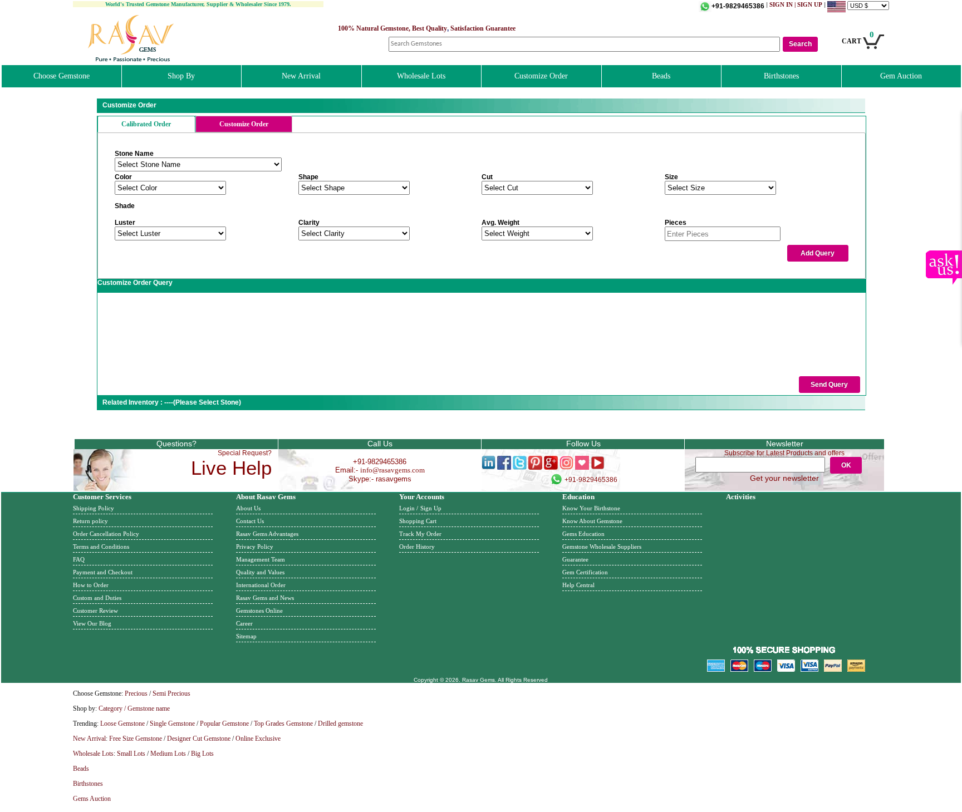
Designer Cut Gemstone (198, 738)
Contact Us (250, 521)
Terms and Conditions (101, 546)
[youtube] (598, 467)
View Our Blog (92, 623)
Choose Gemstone (61, 76)
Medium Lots (168, 753)
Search (800, 44)
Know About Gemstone (592, 521)
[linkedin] (488, 467)
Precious (136, 693)
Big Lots (202, 753)
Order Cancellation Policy (106, 533)
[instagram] (566, 467)
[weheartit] (582, 467)
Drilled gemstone (340, 723)
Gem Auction (901, 76)
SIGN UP (809, 4)
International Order (261, 585)
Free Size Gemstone (135, 738)
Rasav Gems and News (265, 597)
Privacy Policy (254, 546)
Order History (417, 546)
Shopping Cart (417, 521)
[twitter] (520, 467)
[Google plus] (551, 467)
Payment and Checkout (102, 572)
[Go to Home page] (131, 59)
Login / (408, 508)
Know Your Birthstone (591, 508)
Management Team (260, 559)
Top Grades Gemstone (283, 723)
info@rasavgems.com (392, 470)
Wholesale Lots (421, 76)
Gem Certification (585, 572)
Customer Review (95, 610)
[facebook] (504, 467)
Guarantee (575, 559)
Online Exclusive (258, 738)
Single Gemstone (172, 723)
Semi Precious (171, 693)
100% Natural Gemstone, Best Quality (392, 28)
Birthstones (781, 76)
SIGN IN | (783, 4)
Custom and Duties (97, 597)
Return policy (90, 521)
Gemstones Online (259, 610)
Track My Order (420, 533)
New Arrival (301, 76)
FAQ (79, 559)
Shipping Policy (93, 508)
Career (244, 623)
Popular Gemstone (224, 723)
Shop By (181, 76)
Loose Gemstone (122, 723)
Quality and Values (260, 572)
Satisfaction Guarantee (483, 28)
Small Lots (131, 753)
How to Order (91, 585)
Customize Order (541, 76)
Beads (661, 76)
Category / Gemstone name (134, 708)
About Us (248, 508)
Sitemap (246, 636)
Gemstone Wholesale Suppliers (601, 546)
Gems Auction (92, 799)
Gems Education (583, 533)
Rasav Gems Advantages (267, 533)
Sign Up (430, 508)
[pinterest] (535, 467)
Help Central (578, 585)
